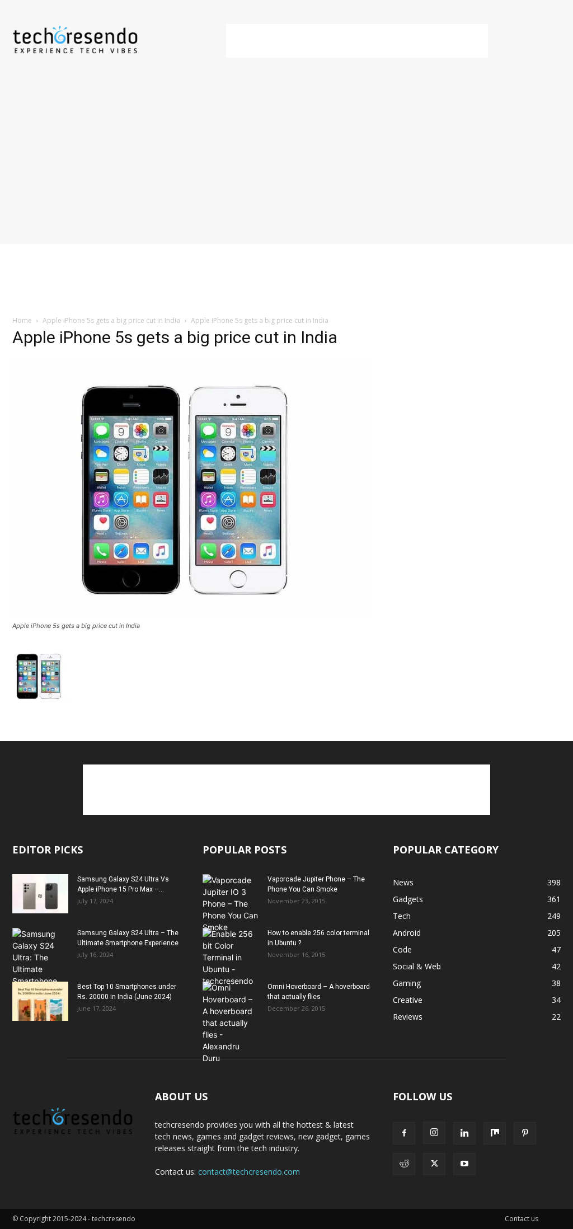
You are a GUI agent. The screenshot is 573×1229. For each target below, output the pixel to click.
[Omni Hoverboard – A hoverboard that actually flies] (231, 1023)
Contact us (521, 1218)
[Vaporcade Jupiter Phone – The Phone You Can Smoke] (231, 903)
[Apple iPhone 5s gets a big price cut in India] (191, 615)
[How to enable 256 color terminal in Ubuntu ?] (231, 957)
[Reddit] (404, 1164)
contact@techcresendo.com (249, 1171)
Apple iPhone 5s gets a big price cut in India (111, 320)
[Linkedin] (464, 1133)
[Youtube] (464, 1164)
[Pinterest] (525, 1133)
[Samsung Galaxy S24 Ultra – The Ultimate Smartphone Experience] (40, 963)
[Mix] (494, 1133)
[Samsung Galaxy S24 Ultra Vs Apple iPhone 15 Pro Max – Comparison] (40, 893)
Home (22, 320)
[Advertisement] (357, 41)
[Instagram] (434, 1133)
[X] (434, 1164)
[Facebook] (404, 1133)
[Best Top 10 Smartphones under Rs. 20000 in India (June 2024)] (40, 1001)
